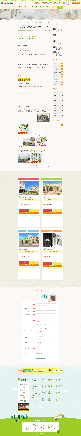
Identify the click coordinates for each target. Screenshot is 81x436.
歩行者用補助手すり (59, 392)
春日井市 (42, 412)
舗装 (43, 398)
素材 (49, 391)
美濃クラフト (51, 427)
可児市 (29, 412)
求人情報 (75, 0)
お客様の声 (33, 385)
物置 (43, 385)
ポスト (58, 388)
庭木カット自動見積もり (35, 401)
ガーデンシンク (51, 380)
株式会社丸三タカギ (44, 427)
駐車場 (43, 379)
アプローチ (43, 384)
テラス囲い (58, 394)
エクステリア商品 (53, 6)
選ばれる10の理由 (34, 6)
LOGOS (27, 429)
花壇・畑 (43, 399)
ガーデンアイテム (59, 385)
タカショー (35, 426)
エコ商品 (50, 400)
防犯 (43, 401)
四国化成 (50, 426)
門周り (43, 400)
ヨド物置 (27, 425)
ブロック (50, 384)
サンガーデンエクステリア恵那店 (36, 393)
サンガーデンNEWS (34, 386)
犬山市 (34, 412)
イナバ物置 (50, 424)
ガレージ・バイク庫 (45, 391)
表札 (49, 399)
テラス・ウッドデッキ (45, 381)
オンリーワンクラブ (52, 425)
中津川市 (45, 412)
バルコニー (50, 394)
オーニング (58, 399)
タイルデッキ (44, 394)
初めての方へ (21, 6)
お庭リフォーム (44, 386)
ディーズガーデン (36, 425)
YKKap (42, 424)
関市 (36, 412)
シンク (50, 392)
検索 (62, 124)
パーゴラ (58, 391)
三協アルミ (35, 424)
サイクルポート (59, 398)
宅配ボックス (51, 393)
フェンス (50, 387)
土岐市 (52, 412)
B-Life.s (27, 426)
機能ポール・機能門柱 (60, 384)
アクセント (50, 386)
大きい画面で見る (24, 410)
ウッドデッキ (59, 387)
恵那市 (26, 412)
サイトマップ (78, 0)
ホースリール (59, 379)
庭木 (43, 387)
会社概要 (71, 0)
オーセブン (35, 429)
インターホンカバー (52, 379)
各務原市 (39, 412)
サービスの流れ (27, 6)
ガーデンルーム (44, 388)
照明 (57, 400)
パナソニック (43, 426)
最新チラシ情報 (42, 6)
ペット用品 (50, 385)
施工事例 (60, 6)
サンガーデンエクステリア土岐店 (36, 394)
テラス (50, 388)
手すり (50, 398)
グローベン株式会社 (52, 428)
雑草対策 (43, 392)
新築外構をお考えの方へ (35, 381)
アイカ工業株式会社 (44, 428)
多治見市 (31, 412)
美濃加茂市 (49, 412)
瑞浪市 (55, 412)
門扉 (57, 393)
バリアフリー (44, 393)
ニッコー (34, 428)
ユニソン (34, 427)
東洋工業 (27, 427)
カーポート (43, 380)
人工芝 (58, 386)
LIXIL (26, 424)
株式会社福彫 (27, 428)
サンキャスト (43, 425)
